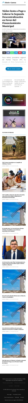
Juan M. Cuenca (13, 29)
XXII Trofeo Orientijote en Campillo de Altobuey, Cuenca (12, 163)
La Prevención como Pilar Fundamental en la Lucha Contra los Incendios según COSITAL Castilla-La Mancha (13, 264)
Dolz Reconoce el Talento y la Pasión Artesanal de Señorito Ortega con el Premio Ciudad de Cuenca (14, 362)
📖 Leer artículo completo (14, 69)
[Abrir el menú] (25, 2)
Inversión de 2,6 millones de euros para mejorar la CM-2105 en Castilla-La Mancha (12, 328)
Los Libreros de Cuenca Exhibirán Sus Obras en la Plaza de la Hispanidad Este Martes (7, 83)
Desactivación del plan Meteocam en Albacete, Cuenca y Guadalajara (14, 296)
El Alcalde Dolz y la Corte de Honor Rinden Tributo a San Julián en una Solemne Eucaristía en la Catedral (13, 230)
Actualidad (21, 29)
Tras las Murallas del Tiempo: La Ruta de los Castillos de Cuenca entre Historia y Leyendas (20, 83)
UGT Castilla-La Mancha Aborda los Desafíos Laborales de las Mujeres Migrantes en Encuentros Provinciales (13, 196)
